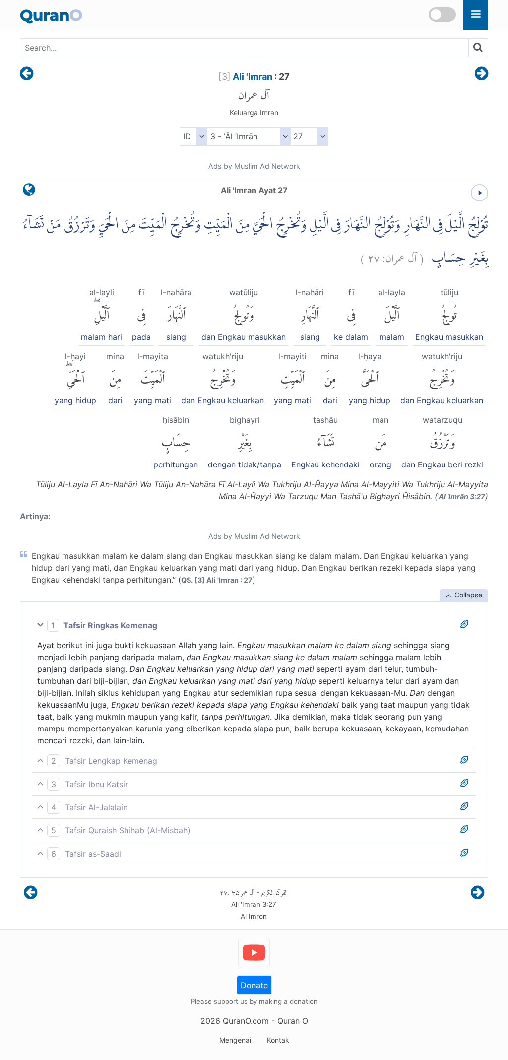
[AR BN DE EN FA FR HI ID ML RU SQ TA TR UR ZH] (193, 136)
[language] (29, 191)
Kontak (278, 1040)
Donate (254, 985)
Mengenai (235, 1040)
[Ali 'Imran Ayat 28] (481, 74)
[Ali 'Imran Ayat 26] (26, 74)
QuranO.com (246, 1021)
